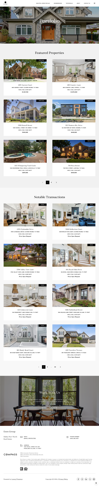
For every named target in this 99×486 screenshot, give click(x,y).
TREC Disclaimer (24, 456)
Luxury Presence (17, 479)
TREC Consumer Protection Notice (29, 453)
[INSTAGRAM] (82, 479)
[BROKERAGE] (93, 479)
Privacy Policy (63, 479)
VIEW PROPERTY (25, 76)
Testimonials (69, 3)
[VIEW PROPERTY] (25, 75)
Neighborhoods (58, 3)
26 (55, 367)
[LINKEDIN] (86, 479)
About (78, 3)
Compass (54, 459)
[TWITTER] (90, 479)
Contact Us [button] (49, 409)
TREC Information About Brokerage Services (31, 454)
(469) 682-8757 (74, 438)
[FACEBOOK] (78, 479)
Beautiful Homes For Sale (43, 3)
